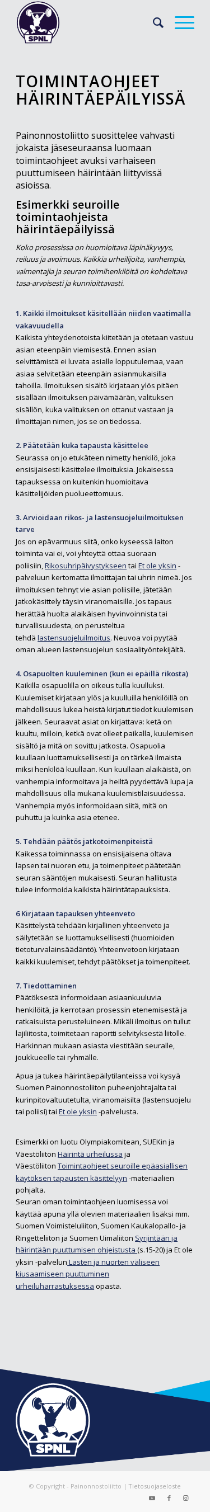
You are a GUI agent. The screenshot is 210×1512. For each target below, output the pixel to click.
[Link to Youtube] (152, 1498)
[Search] (153, 22)
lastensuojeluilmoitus (74, 638)
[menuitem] (153, 22)
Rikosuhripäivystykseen (86, 565)
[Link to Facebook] (169, 1498)
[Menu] (179, 22)
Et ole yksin (157, 565)
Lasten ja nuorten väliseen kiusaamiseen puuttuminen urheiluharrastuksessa (88, 1274)
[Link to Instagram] (186, 1498)
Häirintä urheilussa (90, 1154)
